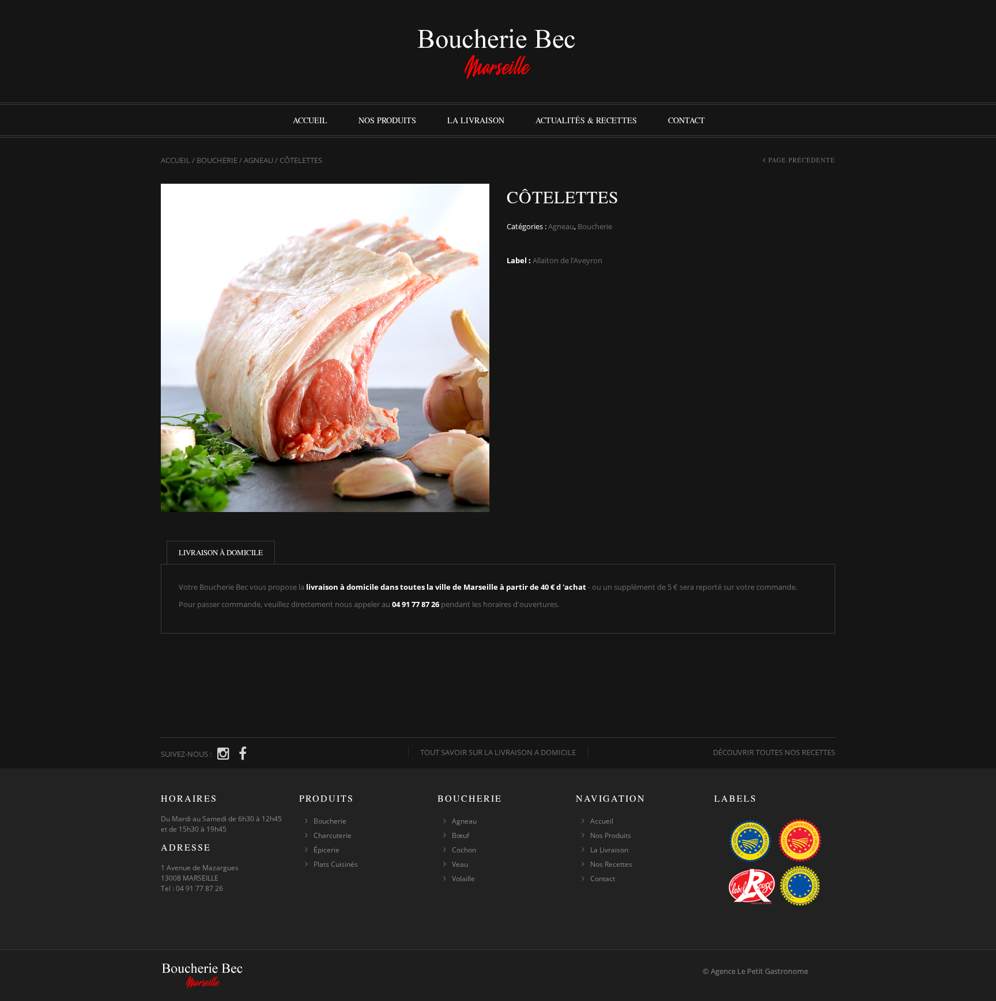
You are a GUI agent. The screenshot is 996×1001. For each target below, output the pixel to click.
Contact (686, 120)
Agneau (258, 160)
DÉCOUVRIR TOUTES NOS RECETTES (774, 752)
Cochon (464, 850)
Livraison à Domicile (221, 552)
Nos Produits (387, 120)
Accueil (310, 120)
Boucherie (217, 160)
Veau (460, 864)
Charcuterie (333, 835)
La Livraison (475, 120)
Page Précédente (801, 160)
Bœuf (460, 835)
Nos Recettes (611, 864)
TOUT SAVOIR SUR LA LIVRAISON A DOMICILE (498, 752)
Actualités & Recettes (586, 120)
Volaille (463, 879)
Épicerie (326, 850)
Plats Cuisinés (336, 864)
